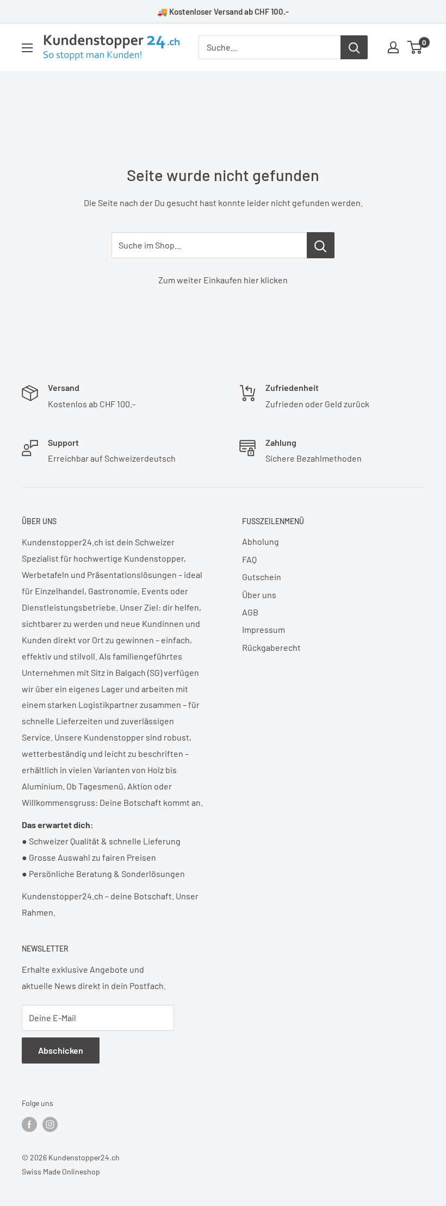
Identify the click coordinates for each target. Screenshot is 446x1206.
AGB (250, 612)
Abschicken (60, 1050)
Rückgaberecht (271, 647)
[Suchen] (354, 47)
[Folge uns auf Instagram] (50, 1124)
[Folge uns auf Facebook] (29, 1124)
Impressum (263, 629)
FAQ (249, 559)
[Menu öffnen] (27, 47)
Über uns (259, 594)
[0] (415, 47)
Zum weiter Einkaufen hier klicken (223, 280)
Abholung (260, 541)
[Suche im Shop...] (320, 245)
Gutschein (261, 576)
